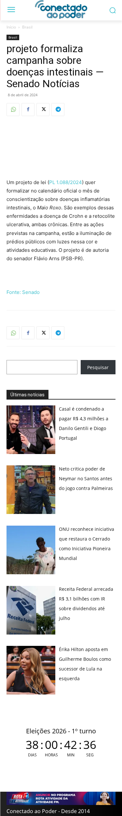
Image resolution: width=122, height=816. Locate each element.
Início (11, 27)
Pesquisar (98, 367)
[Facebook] (27, 109)
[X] (42, 109)
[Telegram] (57, 109)
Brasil (27, 27)
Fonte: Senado (23, 292)
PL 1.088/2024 (65, 182)
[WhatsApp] (13, 109)
